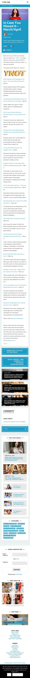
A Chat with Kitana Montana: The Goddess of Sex (12, 148)
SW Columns (12, 533)
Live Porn (15, 645)
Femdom (15, 648)
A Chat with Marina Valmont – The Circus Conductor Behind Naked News (14, 186)
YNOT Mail (18, 574)
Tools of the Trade (10, 535)
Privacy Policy (18, 674)
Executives (21, 524)
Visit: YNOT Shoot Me (15, 638)
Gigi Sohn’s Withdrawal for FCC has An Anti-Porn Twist (14, 304)
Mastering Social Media (11, 531)
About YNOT (15, 632)
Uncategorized (8, 538)
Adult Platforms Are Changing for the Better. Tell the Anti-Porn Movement (13, 80)
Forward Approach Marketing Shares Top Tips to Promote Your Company (15, 100)
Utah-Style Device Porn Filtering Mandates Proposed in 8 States (12, 235)
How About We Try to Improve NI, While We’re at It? (15, 202)
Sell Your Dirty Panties (15, 654)
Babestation (15, 647)
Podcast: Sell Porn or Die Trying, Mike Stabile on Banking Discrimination (13, 164)
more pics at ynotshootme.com (15, 605)
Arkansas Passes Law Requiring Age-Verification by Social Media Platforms (14, 131)
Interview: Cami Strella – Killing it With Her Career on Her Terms (14, 270)
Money (6, 533)
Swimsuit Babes (15, 656)
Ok (9, 674)
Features (5, 343)
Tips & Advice (21, 533)
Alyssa (11, 34)
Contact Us (15, 634)
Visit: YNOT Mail (15, 637)
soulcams (15, 650)
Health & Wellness (9, 528)
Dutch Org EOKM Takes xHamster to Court (13, 255)
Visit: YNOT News (15, 635)
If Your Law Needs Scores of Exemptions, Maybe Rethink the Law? (15, 286)
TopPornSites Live (15, 657)
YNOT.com (19, 58)
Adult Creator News (10, 524)
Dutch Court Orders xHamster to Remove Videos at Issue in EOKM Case (14, 113)
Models (21, 531)
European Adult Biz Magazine (15, 653)
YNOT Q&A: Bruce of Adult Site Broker (14, 218)
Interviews (20, 528)
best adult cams (15, 651)
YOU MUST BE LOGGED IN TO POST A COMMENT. (14, 421)
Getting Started (16, 526)
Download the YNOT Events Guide (15, 663)
